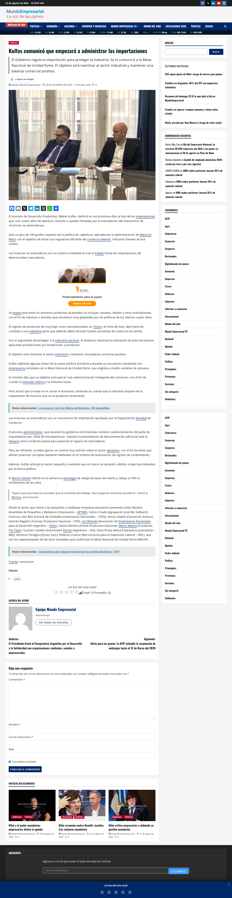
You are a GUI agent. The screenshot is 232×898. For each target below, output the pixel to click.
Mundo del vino (152, 26)
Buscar (169, 43)
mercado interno (33, 382)
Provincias (170, 377)
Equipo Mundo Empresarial (26, 84)
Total (86, 593)
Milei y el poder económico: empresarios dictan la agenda (26, 827)
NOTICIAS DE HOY (16, 25)
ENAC (53, 526)
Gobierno (17, 817)
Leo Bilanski (90, 521)
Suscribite (178, 871)
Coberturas (170, 234)
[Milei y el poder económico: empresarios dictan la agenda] (32, 805)
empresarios (17, 368)
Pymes (67, 530)
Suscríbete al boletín (24, 761)
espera (17, 313)
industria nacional (67, 340)
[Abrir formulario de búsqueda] (225, 26)
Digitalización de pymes (177, 264)
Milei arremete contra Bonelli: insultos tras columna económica (81, 827)
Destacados (171, 256)
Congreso (170, 249)
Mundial (141, 418)
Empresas (170, 279)
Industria (169, 301)
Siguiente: (122, 643)
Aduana (14, 441)
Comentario (17, 679)
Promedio (100, 593)
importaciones (145, 216)
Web (11, 749)
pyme (17, 578)
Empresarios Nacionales (134, 521)
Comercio (170, 241)
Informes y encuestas (94, 26)
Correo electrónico (21, 737)
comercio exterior (99, 239)
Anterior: (45, 646)
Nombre (15, 724)
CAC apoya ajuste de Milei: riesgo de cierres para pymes (193, 74)
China (97, 326)
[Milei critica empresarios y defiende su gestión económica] (132, 805)
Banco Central (21, 478)
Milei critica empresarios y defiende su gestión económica (131, 827)
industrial (61, 354)
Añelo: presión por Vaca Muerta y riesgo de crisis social (193, 123)
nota (92, 587)
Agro (167, 226)
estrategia (69, 478)
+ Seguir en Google (24, 79)
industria (35, 331)
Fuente (13, 562)
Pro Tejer (15, 530)
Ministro (16, 497)
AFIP (167, 219)
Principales (170, 369)
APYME (81, 512)
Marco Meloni (128, 526)
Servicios (169, 384)
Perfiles (195, 26)
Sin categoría (171, 392)
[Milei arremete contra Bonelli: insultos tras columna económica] (82, 805)
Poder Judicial (172, 354)
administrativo (33, 432)
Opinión (169, 347)
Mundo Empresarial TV (124, 26)
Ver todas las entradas (53, 622)
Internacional (171, 317)
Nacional (69, 26)
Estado (99, 253)
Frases (209, 26)
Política (34, 26)
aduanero (113, 450)
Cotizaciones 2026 (176, 26)
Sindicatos (170, 399)
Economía (52, 26)
